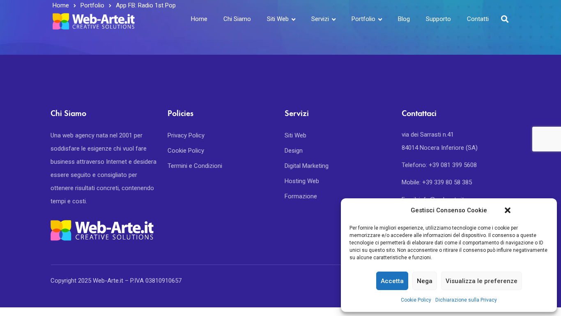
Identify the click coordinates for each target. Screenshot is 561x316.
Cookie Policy (416, 300)
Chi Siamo (237, 19)
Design (294, 150)
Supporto (438, 19)
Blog (404, 19)
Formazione (301, 196)
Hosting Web (302, 181)
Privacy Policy (186, 135)
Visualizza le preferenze (481, 281)
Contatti (478, 19)
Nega (424, 281)
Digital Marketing (307, 166)
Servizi (320, 19)
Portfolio (363, 19)
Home (199, 19)
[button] (508, 210)
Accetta (392, 281)
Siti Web (278, 19)
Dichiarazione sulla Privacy (466, 300)
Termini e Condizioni (195, 166)
